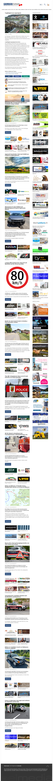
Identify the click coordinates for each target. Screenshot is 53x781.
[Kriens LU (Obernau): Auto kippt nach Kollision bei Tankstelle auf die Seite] (17, 711)
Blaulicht (46, 9)
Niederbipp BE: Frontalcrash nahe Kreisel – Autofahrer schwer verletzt (16, 103)
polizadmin (9, 34)
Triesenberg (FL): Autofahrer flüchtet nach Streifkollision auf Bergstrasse (16, 596)
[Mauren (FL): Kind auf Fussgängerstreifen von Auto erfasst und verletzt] (17, 554)
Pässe (30, 9)
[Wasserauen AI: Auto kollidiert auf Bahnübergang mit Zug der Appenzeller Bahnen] (17, 220)
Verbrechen (23, 9)
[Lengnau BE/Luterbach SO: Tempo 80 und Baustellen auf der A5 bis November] (17, 277)
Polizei (33, 9)
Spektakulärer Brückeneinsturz (12, 72)
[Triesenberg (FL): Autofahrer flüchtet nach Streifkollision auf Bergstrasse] (17, 606)
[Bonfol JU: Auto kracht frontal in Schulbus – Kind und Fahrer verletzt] (17, 332)
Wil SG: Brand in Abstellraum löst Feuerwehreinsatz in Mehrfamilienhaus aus (16, 434)
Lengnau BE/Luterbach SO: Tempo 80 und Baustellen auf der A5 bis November (16, 263)
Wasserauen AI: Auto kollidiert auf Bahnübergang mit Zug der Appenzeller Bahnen (15, 208)
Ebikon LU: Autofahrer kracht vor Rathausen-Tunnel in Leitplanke (17, 647)
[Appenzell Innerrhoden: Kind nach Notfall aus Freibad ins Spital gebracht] (17, 165)
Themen (19, 9)
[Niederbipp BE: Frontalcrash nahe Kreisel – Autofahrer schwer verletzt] (17, 113)
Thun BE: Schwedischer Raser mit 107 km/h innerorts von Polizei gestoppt (16, 377)
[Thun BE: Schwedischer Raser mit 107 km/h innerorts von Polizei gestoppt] (17, 388)
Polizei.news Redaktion (13, 123)
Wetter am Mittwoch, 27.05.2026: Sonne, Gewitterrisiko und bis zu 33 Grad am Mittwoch (17, 486)
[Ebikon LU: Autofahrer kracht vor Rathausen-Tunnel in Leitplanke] (17, 659)
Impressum (6, 765)
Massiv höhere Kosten (10, 73)
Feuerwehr (35, 9)
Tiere (44, 9)
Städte (12, 9)
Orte (14, 9)
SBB (28, 9)
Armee (42, 9)
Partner (50, 9)
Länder (16, 9)
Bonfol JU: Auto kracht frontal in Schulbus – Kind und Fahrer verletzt (16, 321)
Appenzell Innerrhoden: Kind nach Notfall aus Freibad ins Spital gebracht (17, 155)
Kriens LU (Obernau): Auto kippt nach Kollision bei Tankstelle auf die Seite (17, 701)
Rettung (39, 9)
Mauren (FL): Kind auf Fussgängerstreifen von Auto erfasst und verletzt (17, 543)
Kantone (9, 9)
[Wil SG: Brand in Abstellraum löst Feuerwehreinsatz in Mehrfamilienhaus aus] (17, 444)
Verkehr (26, 9)
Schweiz (3, 9)
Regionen (6, 9)
